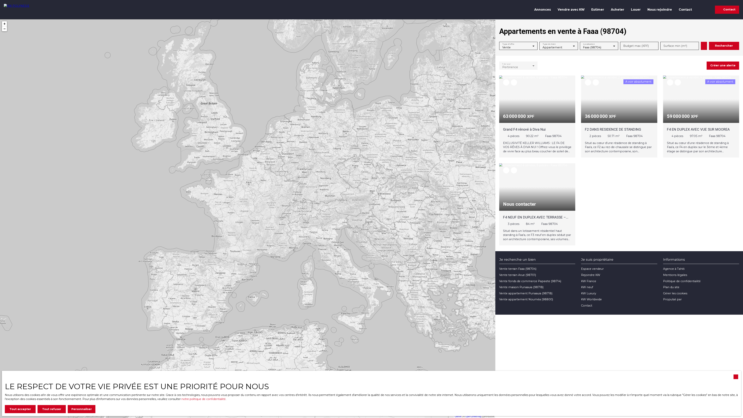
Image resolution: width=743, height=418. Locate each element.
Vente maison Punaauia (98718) (521, 287)
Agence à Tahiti (674, 269)
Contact (685, 9)
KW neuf (587, 287)
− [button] (4, 29)
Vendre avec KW (571, 9)
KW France (588, 281)
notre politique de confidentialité (203, 399)
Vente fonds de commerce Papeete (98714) (530, 281)
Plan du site (671, 287)
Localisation (589, 44)
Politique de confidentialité (682, 281)
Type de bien (549, 44)
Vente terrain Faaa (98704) (517, 269)
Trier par (506, 64)
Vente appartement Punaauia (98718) (525, 293)
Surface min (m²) (675, 46)
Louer (636, 9)
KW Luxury (588, 293)
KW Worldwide (591, 299)
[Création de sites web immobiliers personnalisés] (692, 299)
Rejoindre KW (590, 275)
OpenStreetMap (473, 416)
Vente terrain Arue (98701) (517, 275)
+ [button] (4, 24)
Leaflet (458, 416)
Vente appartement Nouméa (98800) (526, 299)
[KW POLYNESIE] (22, 9)
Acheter (617, 9)
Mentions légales (675, 275)
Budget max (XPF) (636, 46)
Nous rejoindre (659, 9)
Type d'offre (508, 44)
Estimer (597, 9)
